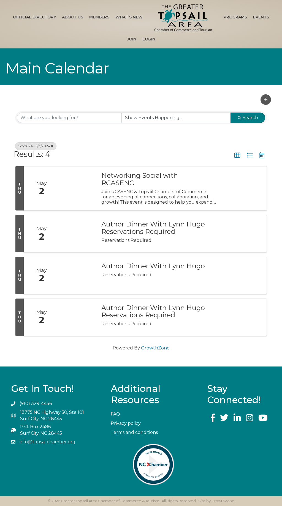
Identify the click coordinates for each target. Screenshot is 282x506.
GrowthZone (155, 348)
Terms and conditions (134, 432)
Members (99, 17)
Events (261, 17)
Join (131, 39)
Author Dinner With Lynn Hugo (153, 266)
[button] (266, 99)
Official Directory (34, 17)
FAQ (115, 414)
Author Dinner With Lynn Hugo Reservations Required (153, 228)
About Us (72, 17)
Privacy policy (126, 423)
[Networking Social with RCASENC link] (77, 188)
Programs (235, 17)
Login (148, 39)
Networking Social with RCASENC (139, 179)
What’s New (129, 17)
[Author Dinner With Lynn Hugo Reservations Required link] (77, 234)
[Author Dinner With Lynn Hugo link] (77, 275)
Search (250, 117)
